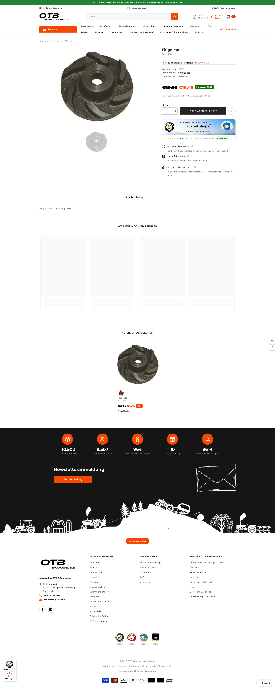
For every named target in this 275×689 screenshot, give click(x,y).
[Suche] (132, 16)
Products (57, 41)
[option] (96, 87)
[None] (121, 393)
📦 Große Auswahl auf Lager (223, 8)
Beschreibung (134, 197)
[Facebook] (42, 609)
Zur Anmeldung (73, 479)
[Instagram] (51, 609)
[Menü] (14, 660)
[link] (63, 300)
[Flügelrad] (137, 365)
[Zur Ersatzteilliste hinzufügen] (232, 111)
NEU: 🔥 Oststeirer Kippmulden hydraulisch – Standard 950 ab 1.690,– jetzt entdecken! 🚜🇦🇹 (137, 2)
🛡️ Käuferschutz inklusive (138, 8)
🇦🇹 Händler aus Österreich (50, 8)
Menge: (166, 105)
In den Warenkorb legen (203, 110)
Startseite (44, 41)
